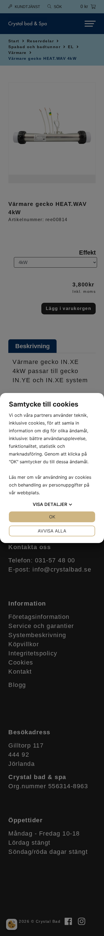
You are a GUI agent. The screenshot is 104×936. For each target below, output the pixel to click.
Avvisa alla (52, 531)
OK (52, 516)
